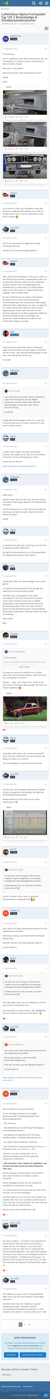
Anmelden (11, 1355)
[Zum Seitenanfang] (46, 1395)
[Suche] (33, 3)
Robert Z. (42, 1010)
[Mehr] (45, 48)
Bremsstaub (39, 1146)
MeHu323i (8, 23)
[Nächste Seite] (29, 1324)
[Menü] (46, 3)
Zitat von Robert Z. (16, 1044)
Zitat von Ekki (14, 391)
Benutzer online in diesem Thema (19, 1369)
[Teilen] (46, 28)
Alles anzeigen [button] (24, 667)
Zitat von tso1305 (15, 869)
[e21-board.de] (5, 3)
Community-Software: (25, 1395)
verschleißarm (23, 1149)
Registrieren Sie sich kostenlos (25, 1345)
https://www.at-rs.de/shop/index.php (19, 466)
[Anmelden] (40, 3)
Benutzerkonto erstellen (33, 1355)
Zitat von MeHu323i (16, 651)
